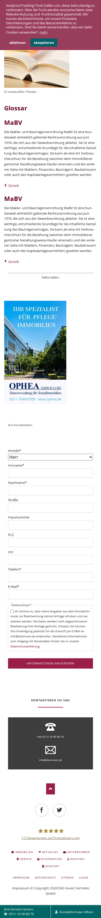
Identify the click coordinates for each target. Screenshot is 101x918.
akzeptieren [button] (44, 42)
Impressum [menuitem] (21, 877)
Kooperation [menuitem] (51, 859)
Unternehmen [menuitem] (78, 852)
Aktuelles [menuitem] (50, 852)
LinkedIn (50, 284)
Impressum (21, 888)
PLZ (11, 534)
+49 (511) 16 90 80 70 (50, 736)
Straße (13, 500)
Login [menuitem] (83, 877)
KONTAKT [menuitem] (52, 866)
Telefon (14, 569)
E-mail (64, 284)
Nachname (17, 482)
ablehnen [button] (17, 42)
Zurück (13, 185)
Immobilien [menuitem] (24, 852)
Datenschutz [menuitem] (45, 877)
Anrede (14, 450)
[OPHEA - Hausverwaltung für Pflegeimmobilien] (50, 352)
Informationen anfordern (50, 663)
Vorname (16, 465)
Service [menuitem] (26, 859)
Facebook (36, 284)
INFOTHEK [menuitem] (77, 859)
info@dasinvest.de (50, 760)
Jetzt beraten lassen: (19, 911)
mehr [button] (43, 32)
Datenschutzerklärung (25, 646)
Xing (57, 284)
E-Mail (13, 586)
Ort (10, 552)
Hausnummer (19, 517)
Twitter (43, 284)
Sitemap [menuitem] (67, 877)
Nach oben (50, 788)
